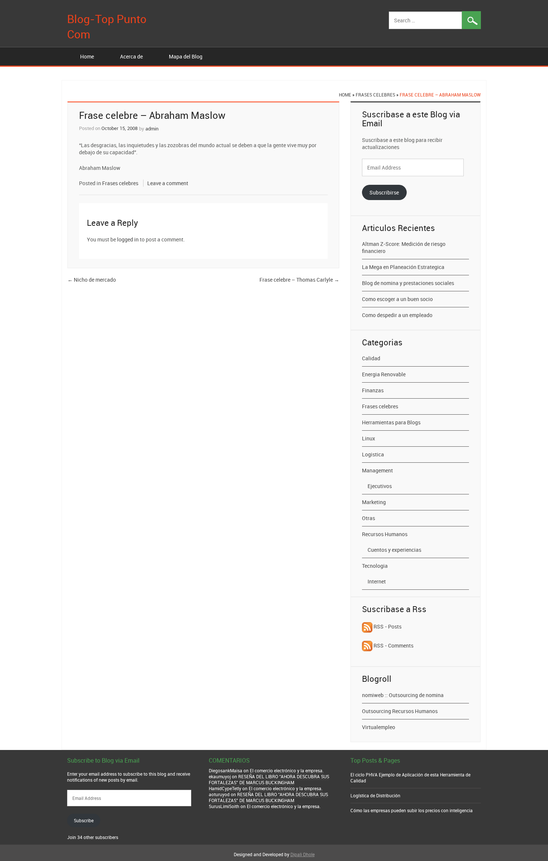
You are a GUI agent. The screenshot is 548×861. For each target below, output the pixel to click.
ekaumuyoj (220, 776)
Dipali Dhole (302, 854)
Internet (377, 581)
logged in (128, 239)
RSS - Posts (386, 626)
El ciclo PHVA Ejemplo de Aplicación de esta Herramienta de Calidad (410, 778)
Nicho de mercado (91, 279)
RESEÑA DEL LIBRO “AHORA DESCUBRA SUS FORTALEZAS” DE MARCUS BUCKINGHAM (269, 779)
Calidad (371, 358)
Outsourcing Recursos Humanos (400, 711)
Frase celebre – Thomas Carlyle (299, 279)
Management (377, 470)
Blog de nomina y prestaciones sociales (408, 283)
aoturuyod (219, 794)
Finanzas (373, 390)
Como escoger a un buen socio (397, 299)
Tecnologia (375, 565)
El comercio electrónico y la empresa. (287, 770)
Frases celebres (375, 95)
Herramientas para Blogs (391, 422)
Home (87, 56)
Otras (368, 518)
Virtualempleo (378, 727)
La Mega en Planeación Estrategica (403, 266)
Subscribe (84, 820)
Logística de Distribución (375, 795)
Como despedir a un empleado (397, 315)
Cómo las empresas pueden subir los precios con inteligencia (411, 810)
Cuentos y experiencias (394, 549)
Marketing (374, 502)
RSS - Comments (392, 645)
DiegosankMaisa (225, 770)
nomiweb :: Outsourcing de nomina (403, 695)
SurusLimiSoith (224, 806)
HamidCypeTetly (225, 788)
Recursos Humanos (384, 534)
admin (151, 128)
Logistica (373, 454)
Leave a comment (167, 183)
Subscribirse (384, 192)
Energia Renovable (384, 374)
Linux (368, 438)
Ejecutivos (380, 486)
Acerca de (131, 56)
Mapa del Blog (185, 56)
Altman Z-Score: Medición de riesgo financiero (403, 247)
